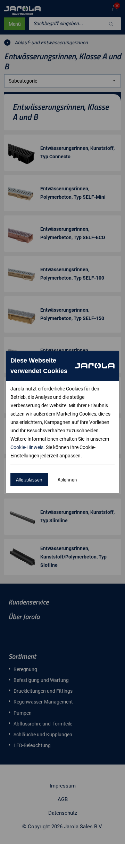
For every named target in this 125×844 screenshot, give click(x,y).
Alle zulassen (29, 479)
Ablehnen (67, 479)
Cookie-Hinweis (26, 447)
